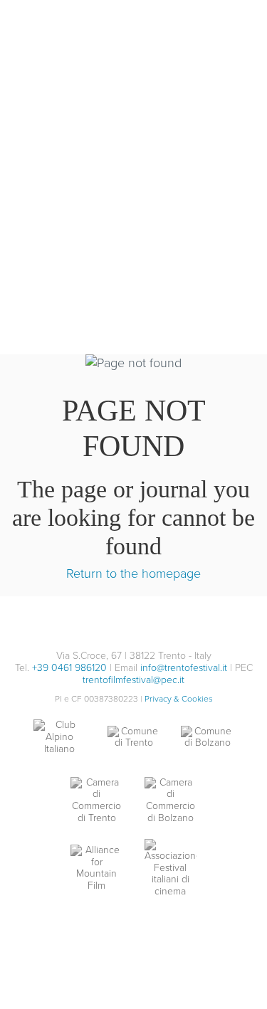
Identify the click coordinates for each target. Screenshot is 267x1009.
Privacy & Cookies (179, 698)
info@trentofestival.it (183, 667)
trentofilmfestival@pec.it (133, 679)
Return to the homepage (133, 573)
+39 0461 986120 (69, 667)
